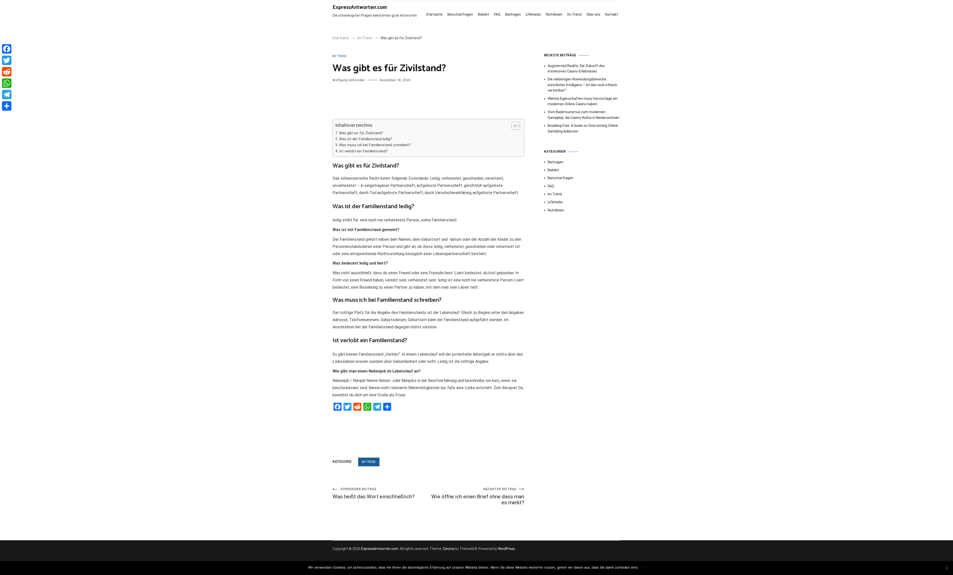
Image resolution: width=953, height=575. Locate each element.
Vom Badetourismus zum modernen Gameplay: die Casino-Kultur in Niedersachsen (583, 114)
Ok (643, 567)
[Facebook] (6, 49)
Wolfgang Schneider (349, 80)
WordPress (506, 549)
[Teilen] (6, 106)
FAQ (497, 14)
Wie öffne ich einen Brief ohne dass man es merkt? (477, 496)
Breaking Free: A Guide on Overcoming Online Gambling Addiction (583, 128)
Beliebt (483, 14)
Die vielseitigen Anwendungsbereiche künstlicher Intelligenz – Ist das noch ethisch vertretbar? (582, 84)
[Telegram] (6, 94)
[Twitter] (6, 60)
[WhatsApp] (6, 83)
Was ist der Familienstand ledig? (365, 139)
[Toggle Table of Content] (513, 126)
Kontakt (611, 14)
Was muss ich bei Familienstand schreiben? (375, 145)
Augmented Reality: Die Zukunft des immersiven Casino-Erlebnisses (576, 68)
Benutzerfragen (460, 14)
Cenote (448, 549)
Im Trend (574, 14)
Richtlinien (554, 14)
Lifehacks (533, 14)
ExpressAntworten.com (360, 7)
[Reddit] (6, 71)
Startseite (434, 14)
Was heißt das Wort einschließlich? (373, 493)
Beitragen (513, 14)
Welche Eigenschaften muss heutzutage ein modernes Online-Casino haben (582, 101)
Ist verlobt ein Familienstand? (363, 151)
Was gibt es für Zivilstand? (361, 133)
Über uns (593, 14)
